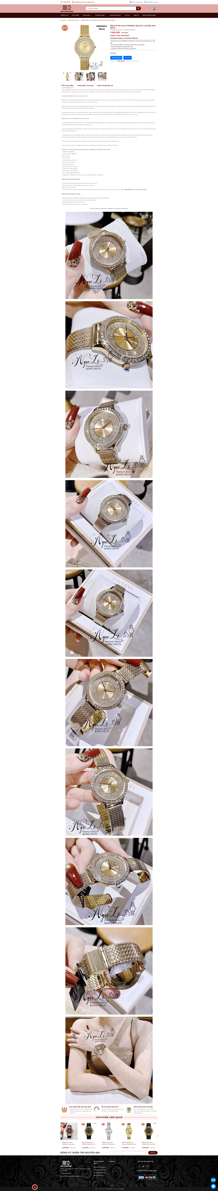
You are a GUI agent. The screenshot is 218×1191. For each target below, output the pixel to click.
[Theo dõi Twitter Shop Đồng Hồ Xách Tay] (143, 1166)
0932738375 (66, 2)
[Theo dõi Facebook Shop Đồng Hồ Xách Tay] (139, 1166)
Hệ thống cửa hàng (152, 2)
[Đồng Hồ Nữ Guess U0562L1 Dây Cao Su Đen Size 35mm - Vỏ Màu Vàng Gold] (148, 1131)
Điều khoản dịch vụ (99, 1175)
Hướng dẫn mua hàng (100, 1167)
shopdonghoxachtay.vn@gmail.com (85, 2)
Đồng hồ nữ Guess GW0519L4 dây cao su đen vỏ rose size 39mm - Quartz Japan (69, 1143)
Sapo (122, 1189)
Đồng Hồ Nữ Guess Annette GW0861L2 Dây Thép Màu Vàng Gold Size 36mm (129, 1143)
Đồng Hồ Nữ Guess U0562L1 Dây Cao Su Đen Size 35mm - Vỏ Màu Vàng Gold (149, 1143)
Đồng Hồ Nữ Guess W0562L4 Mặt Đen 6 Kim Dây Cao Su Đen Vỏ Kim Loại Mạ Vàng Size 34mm (89, 1143)
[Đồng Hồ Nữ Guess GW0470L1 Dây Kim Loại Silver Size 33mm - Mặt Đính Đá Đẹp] (109, 1131)
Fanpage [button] (112, 1161)
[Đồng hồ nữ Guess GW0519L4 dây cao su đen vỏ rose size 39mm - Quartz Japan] (69, 1131)
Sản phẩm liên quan (109, 1117)
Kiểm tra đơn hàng (137, 2)
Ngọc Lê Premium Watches (128, 38)
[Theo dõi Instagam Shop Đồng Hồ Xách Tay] (147, 1166)
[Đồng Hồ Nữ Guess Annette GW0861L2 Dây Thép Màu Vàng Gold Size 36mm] (129, 1131)
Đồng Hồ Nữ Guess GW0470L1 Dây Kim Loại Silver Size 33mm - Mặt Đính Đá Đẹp (109, 1143)
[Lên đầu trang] (204, 1174)
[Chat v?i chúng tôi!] (213, 1186)
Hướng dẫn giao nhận (100, 1172)
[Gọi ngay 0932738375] (35, 1187)
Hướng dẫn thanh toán (100, 1170)
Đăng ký (153, 1152)
